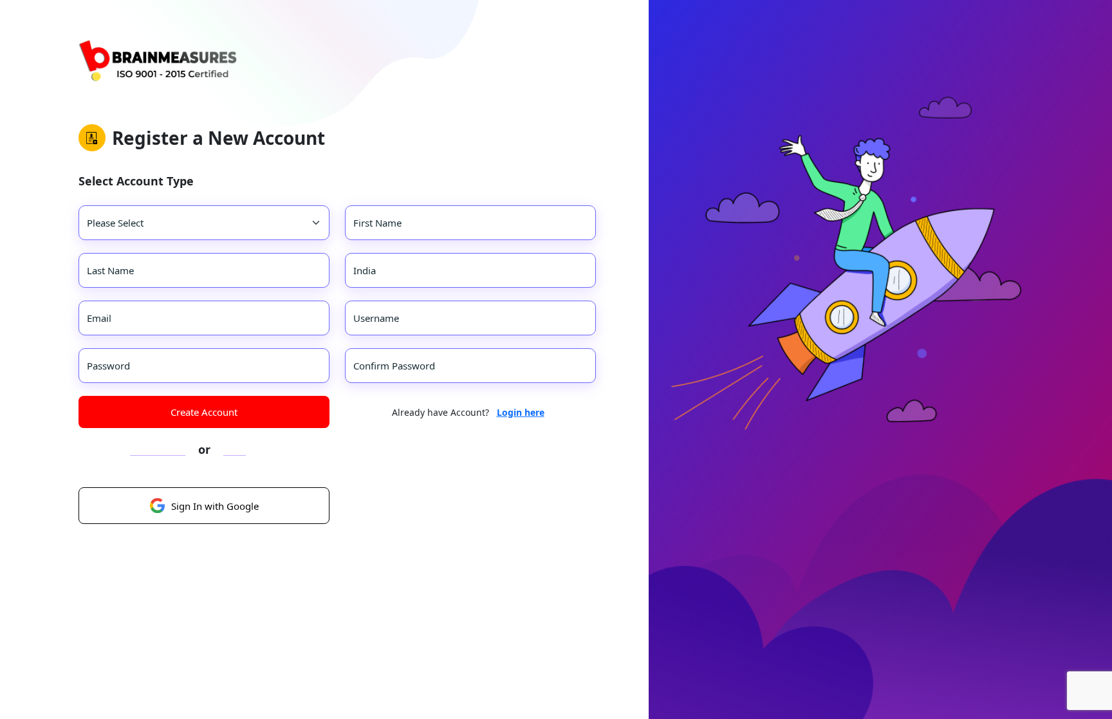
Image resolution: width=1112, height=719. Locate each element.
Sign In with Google (215, 506)
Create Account (204, 412)
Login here (520, 412)
